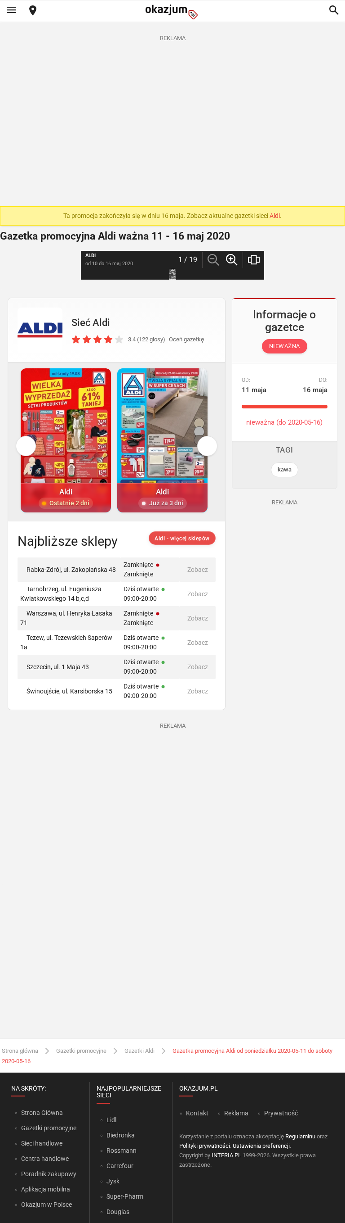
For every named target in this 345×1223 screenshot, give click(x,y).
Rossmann (121, 1150)
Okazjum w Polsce (46, 1204)
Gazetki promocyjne (81, 1050)
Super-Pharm (124, 1196)
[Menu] (11, 10)
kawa (285, 469)
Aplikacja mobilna (45, 1189)
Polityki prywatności (204, 1145)
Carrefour (119, 1165)
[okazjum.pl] (172, 12)
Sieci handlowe (41, 1143)
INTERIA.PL (226, 1155)
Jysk (112, 1181)
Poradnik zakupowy (48, 1174)
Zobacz (197, 569)
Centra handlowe (45, 1158)
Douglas (117, 1211)
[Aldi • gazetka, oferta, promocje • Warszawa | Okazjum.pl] (40, 330)
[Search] (333, 10)
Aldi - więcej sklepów (182, 538)
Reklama (236, 1113)
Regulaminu (300, 1136)
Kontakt (197, 1113)
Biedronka (120, 1135)
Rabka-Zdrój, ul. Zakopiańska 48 (71, 569)
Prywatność (281, 1113)
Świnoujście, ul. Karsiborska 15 (69, 691)
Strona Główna (42, 1112)
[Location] (32, 11)
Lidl (111, 1119)
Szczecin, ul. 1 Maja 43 (58, 666)
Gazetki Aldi (139, 1050)
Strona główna (20, 1050)
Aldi (275, 215)
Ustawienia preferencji (261, 1145)
